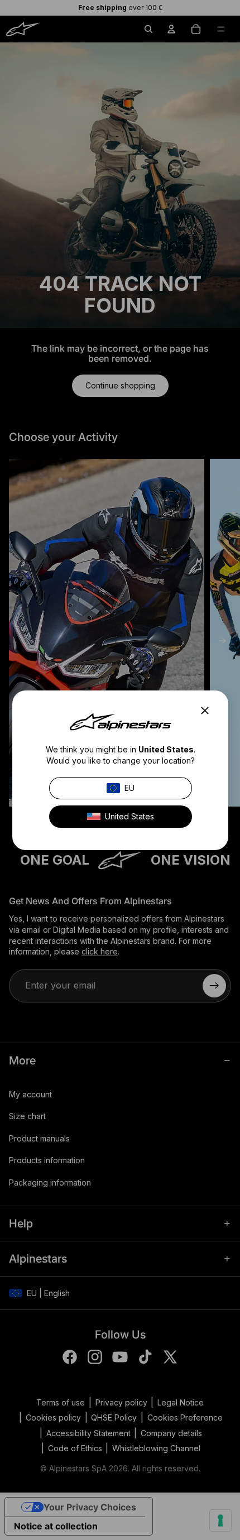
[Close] (208, 710)
